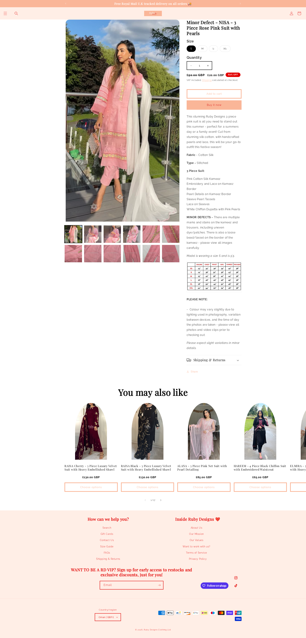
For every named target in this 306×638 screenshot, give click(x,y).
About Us (196, 527)
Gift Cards (107, 534)
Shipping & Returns (108, 558)
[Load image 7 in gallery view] (73, 253)
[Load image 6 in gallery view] (171, 234)
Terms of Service (196, 552)
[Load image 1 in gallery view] (73, 234)
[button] (5, 13)
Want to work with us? (196, 546)
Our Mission (196, 534)
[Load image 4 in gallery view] (132, 234)
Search (107, 527)
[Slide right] (161, 500)
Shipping (207, 80)
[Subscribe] (159, 585)
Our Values (196, 540)
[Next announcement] (240, 3)
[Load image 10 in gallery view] (132, 253)
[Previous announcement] (66, 3)
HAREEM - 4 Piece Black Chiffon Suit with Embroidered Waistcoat (260, 467)
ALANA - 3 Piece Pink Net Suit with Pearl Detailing (202, 467)
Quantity (194, 57)
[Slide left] (145, 500)
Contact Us (107, 540)
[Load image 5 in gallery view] (151, 234)
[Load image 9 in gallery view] (112, 253)
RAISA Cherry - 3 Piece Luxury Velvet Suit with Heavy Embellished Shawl (90, 467)
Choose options (91, 487)
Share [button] (194, 371)
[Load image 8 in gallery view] (93, 253)
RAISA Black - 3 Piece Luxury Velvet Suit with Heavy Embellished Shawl (146, 467)
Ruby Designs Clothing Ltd (157, 630)
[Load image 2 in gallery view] (93, 234)
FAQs (107, 552)
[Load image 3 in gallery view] (112, 234)
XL (227, 49)
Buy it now (214, 105)
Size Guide (107, 546)
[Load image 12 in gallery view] (171, 253)
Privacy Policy (198, 558)
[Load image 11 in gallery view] (151, 253)
